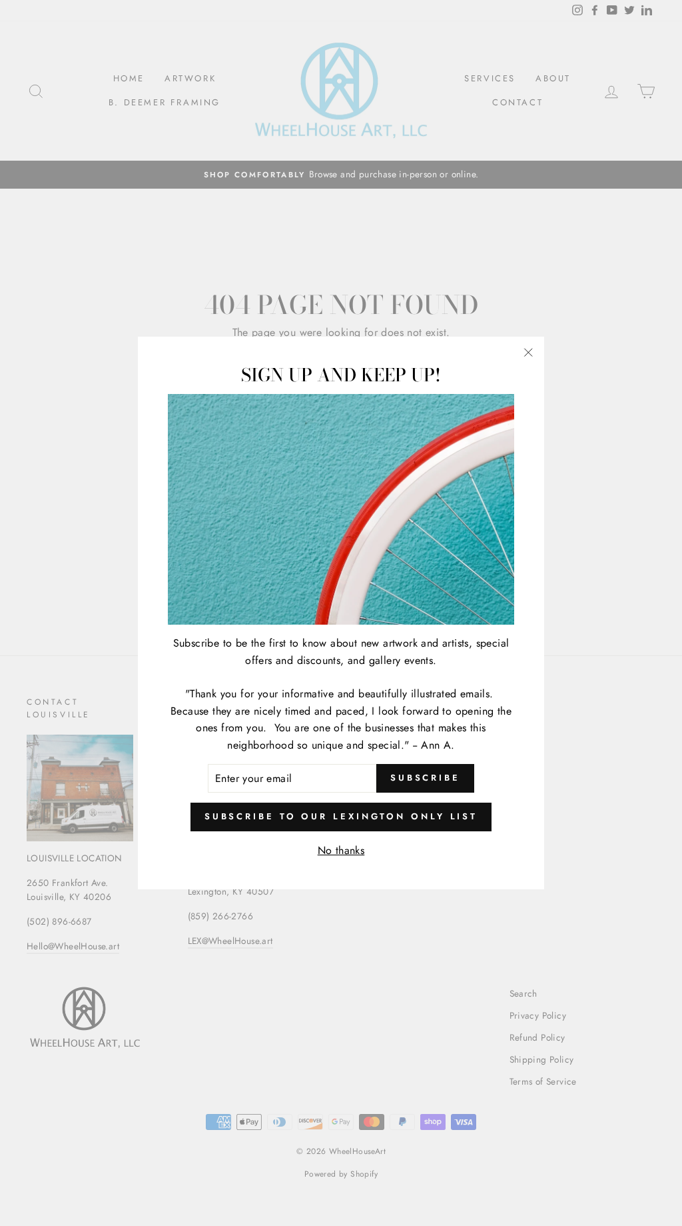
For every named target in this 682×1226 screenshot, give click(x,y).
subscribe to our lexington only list (341, 816)
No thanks (341, 850)
